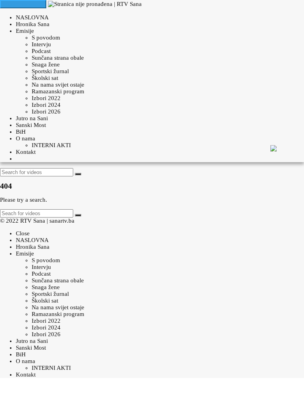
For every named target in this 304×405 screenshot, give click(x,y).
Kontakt (26, 152)
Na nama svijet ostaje (58, 84)
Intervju (41, 44)
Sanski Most (31, 125)
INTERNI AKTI (51, 145)
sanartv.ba (61, 221)
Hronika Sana (32, 24)
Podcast (41, 51)
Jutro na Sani (32, 118)
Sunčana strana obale (58, 58)
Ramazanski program (58, 91)
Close (23, 233)
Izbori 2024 (46, 105)
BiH (21, 132)
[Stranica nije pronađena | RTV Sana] (95, 4)
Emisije (25, 31)
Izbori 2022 (46, 98)
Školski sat (45, 78)
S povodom (46, 37)
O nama (25, 138)
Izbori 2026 (46, 111)
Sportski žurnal (50, 71)
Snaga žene (46, 64)
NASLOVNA (32, 17)
